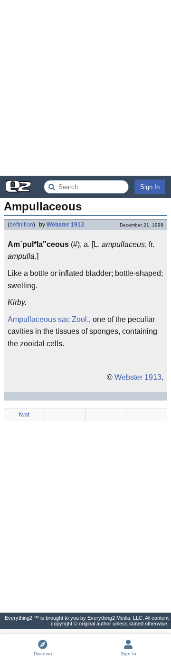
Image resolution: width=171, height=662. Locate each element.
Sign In (150, 186)
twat (24, 414)
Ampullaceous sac (39, 319)
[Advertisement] (85, 87)
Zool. (80, 319)
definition (21, 224)
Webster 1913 (65, 224)
